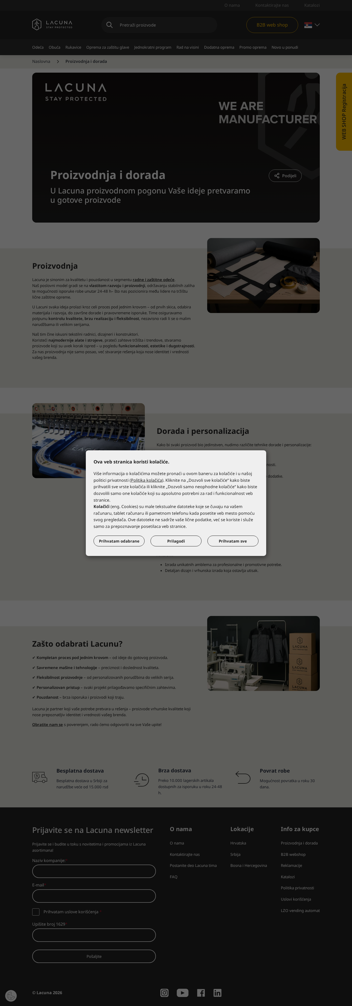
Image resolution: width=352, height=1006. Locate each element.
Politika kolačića (146, 480)
